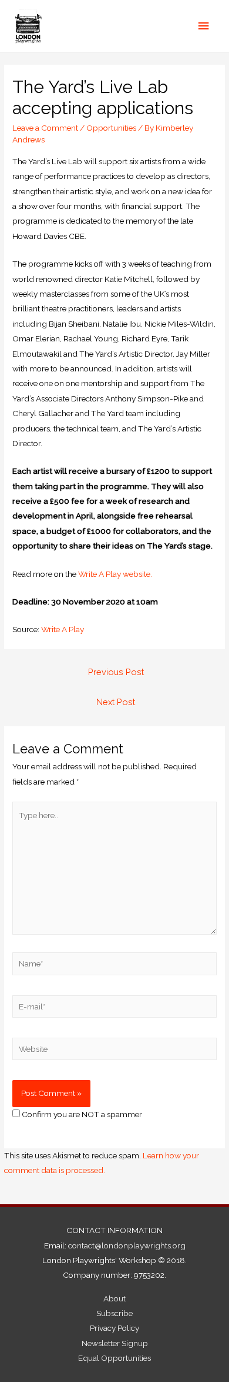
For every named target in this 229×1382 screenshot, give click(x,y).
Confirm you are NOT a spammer (81, 1114)
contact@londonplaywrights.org (127, 1245)
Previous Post (116, 672)
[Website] (114, 1051)
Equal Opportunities (114, 1358)
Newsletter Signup (115, 1343)
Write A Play (63, 629)
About (114, 1298)
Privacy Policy (114, 1328)
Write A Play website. (115, 574)
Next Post (115, 702)
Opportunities (111, 127)
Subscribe (114, 1313)
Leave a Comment (45, 127)
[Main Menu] (203, 26)
